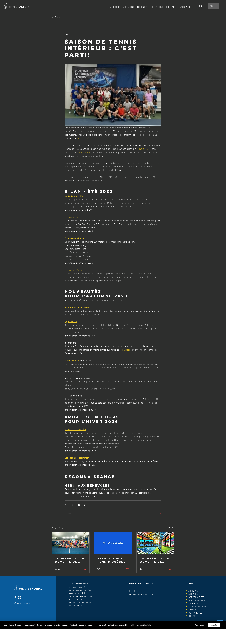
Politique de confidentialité (140, 625)
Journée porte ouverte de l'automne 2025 (70, 560)
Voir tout (171, 527)
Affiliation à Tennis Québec (111, 560)
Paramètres (199, 625)
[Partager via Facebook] (66, 505)
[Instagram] (19, 597)
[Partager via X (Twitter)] (72, 505)
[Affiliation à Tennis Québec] (113, 543)
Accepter (213, 625)
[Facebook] (15, 597)
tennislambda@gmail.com (141, 594)
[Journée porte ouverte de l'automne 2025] (70, 543)
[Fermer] (222, 625)
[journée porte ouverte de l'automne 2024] (155, 543)
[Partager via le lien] (85, 505)
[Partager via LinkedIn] (78, 505)
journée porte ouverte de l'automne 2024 (155, 560)
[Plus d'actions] (159, 34)
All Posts (56, 17)
